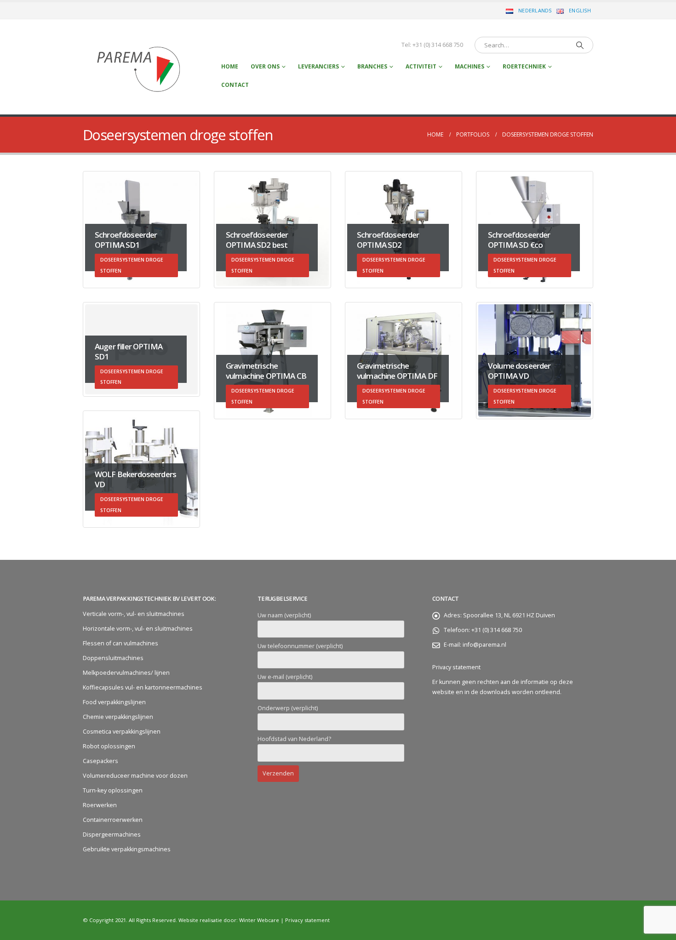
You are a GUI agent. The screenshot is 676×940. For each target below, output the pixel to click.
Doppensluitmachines (113, 658)
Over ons (265, 66)
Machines (469, 66)
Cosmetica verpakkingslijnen (121, 731)
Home (229, 66)
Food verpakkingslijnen (114, 702)
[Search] (580, 45)
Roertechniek (524, 66)
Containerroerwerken (113, 820)
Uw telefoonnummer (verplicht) (300, 646)
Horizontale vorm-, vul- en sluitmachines (138, 628)
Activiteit (421, 66)
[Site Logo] (139, 67)
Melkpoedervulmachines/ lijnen (126, 673)
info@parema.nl (484, 645)
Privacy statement (456, 667)
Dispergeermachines (112, 834)
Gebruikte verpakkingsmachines (127, 849)
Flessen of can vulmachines (120, 643)
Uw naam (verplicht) (284, 615)
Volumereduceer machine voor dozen (135, 776)
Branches (372, 66)
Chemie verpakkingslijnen (118, 717)
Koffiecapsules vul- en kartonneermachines (142, 687)
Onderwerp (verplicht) (288, 708)
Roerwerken (100, 805)
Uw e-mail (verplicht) (285, 677)
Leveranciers (318, 66)
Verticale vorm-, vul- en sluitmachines (133, 614)
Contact (235, 85)
